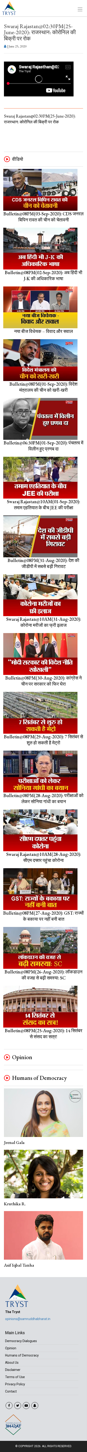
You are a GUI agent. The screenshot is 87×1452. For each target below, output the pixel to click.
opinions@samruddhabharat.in (27, 1319)
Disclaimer (12, 1370)
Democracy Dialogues (21, 1341)
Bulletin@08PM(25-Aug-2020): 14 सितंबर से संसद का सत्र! (43, 1034)
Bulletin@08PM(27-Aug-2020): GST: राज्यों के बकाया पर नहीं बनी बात (43, 916)
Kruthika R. (15, 1204)
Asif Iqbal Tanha (19, 1265)
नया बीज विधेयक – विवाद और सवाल (43, 331)
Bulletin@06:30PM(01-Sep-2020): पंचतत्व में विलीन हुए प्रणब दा (43, 446)
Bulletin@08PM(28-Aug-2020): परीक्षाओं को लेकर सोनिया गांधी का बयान (43, 798)
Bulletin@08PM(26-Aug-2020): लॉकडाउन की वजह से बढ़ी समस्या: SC (43, 975)
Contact (11, 1391)
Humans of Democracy (39, 1078)
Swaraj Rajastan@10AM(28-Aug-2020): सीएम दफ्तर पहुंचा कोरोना (43, 857)
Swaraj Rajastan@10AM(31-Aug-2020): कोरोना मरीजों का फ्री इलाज (43, 622)
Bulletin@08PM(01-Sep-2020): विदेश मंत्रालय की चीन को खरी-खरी (43, 387)
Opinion (22, 1057)
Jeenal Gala (14, 1142)
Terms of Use (15, 1377)
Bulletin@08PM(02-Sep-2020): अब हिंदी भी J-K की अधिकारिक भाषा (43, 275)
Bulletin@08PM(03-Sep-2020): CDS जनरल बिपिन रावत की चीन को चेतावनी (43, 217)
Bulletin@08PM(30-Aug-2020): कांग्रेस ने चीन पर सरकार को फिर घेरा (43, 681)
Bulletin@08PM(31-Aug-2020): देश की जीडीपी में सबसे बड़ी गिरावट (43, 563)
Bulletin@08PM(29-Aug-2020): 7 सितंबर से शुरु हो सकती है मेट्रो (43, 740)
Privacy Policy (15, 1384)
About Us (12, 1362)
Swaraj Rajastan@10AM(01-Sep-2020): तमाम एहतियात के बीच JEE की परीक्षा (43, 505)
